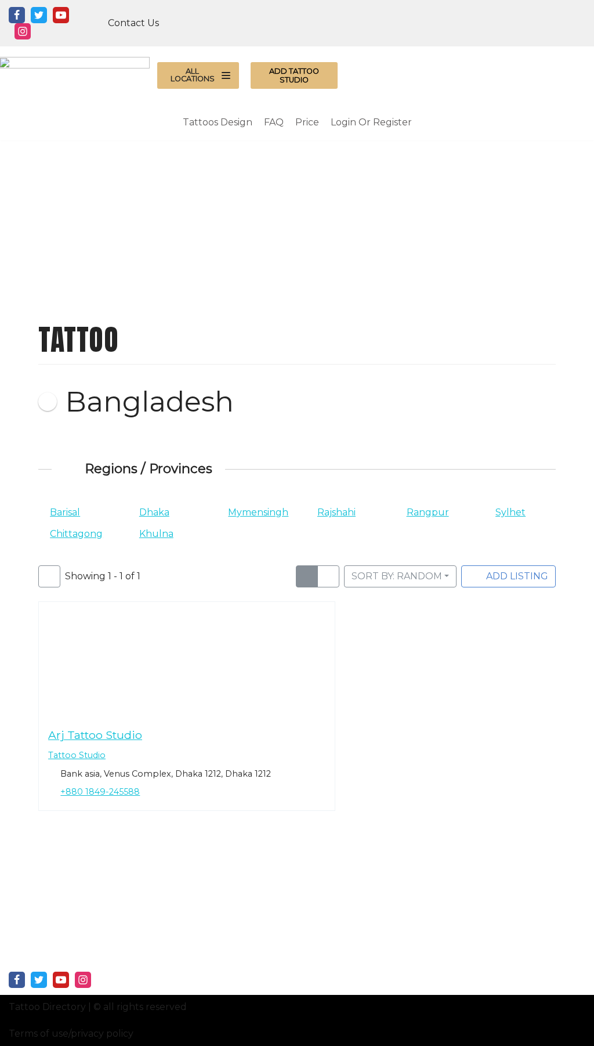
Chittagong (76, 533)
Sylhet (510, 512)
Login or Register (371, 122)
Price (307, 122)
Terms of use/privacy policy (71, 1033)
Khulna (156, 533)
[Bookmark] (48, 707)
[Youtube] (61, 15)
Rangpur (428, 512)
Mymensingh (258, 512)
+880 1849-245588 (100, 792)
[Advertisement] (297, 221)
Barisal (65, 512)
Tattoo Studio (77, 756)
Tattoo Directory (47, 1006)
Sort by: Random (397, 576)
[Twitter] (39, 15)
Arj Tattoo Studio (95, 735)
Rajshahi (336, 512)
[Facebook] (17, 15)
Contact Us (133, 22)
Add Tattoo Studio (294, 75)
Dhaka (154, 512)
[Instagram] (23, 31)
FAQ (274, 122)
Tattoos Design (217, 122)
